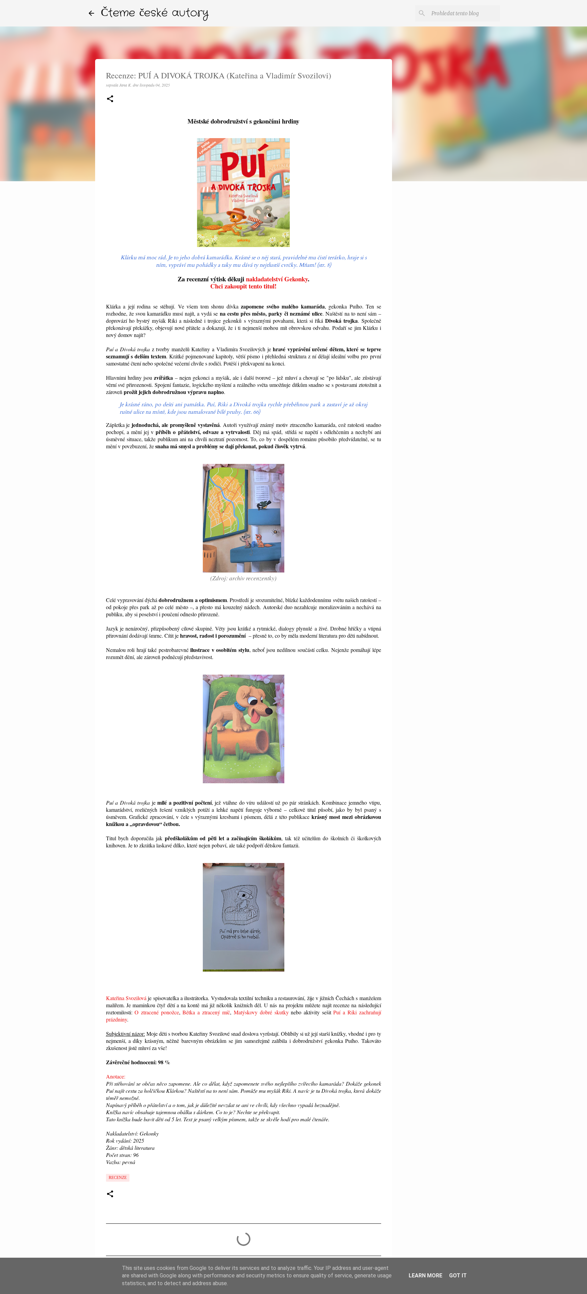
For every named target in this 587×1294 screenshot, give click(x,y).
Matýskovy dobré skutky (261, 1012)
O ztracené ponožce (157, 1012)
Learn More (425, 1275)
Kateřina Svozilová (126, 997)
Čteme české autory (155, 13)
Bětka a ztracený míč (206, 1012)
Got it (458, 1275)
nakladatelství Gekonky (277, 278)
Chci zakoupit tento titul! (243, 285)
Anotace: (115, 1076)
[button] (110, 99)
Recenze (118, 1177)
